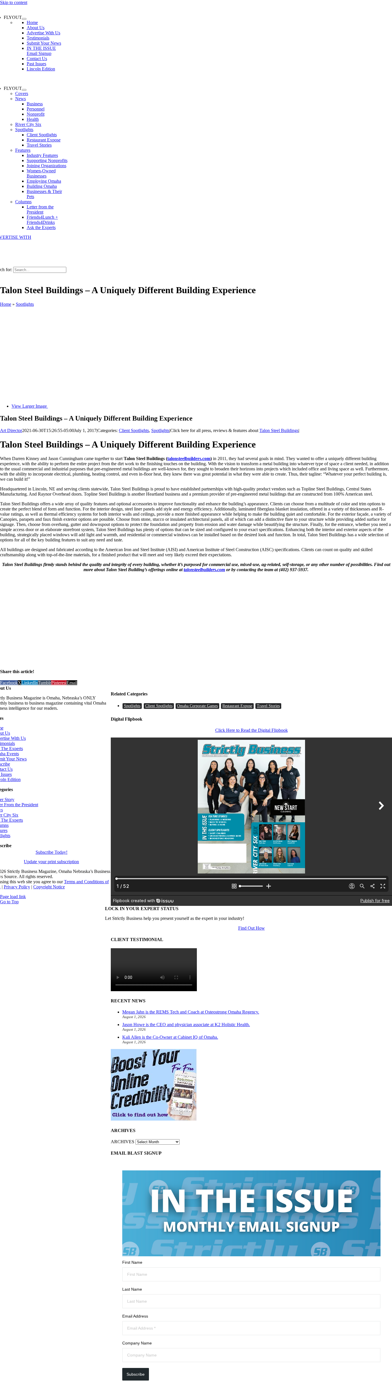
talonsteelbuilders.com (188, 458)
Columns (23, 201)
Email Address (135, 1316)
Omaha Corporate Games (197, 706)
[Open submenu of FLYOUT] (24, 19)
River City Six (28, 124)
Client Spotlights (134, 430)
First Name (132, 1262)
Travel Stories (268, 706)
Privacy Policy (17, 886)
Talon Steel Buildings (278, 430)
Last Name (132, 1289)
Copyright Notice (49, 886)
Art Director (11, 430)
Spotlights (24, 129)
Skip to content (13, 2)
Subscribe (136, 1374)
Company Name (137, 1343)
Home (5, 304)
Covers (21, 93)
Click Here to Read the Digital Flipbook (251, 730)
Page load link (13, 896)
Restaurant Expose (237, 706)
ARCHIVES (122, 1141)
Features (22, 150)
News (20, 98)
